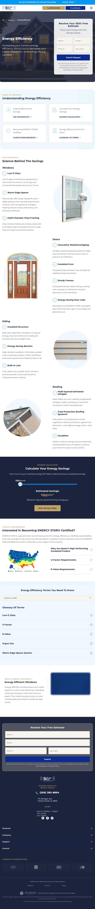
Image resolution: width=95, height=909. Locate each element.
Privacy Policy (78, 70)
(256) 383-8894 (48, 792)
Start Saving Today (47, 508)
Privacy (64, 885)
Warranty (30, 885)
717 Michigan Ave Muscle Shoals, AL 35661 (47, 800)
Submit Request (73, 57)
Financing (47, 885)
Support (6, 842)
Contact (6, 848)
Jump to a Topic (10, 598)
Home (3, 20)
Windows (11, 20)
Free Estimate (75, 8)
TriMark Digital (70, 893)
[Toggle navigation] (91, 8)
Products (6, 828)
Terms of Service (64, 901)
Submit (47, 759)
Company (6, 835)
